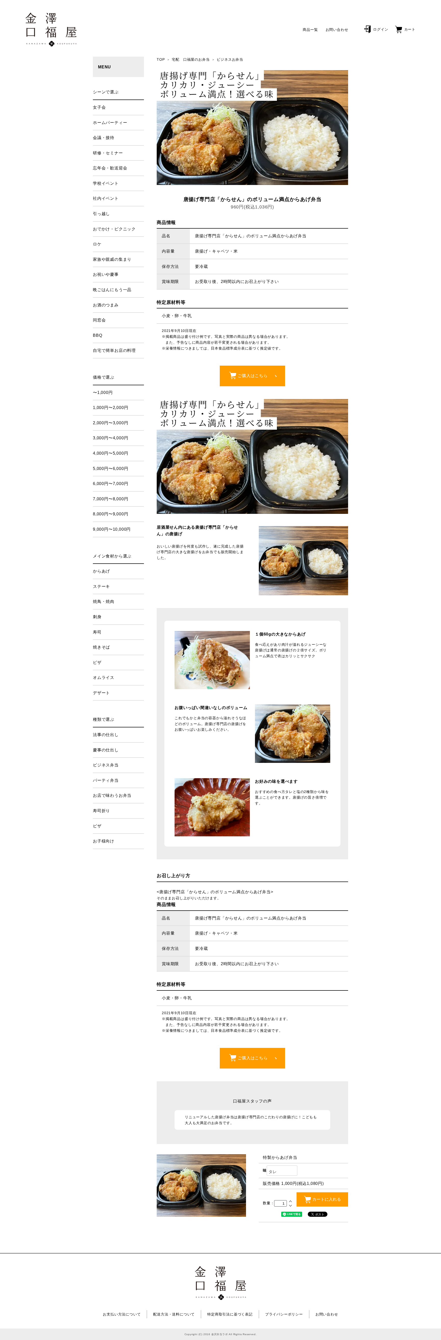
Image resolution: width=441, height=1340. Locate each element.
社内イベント (106, 198)
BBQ (97, 335)
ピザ (97, 662)
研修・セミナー (108, 153)
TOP (161, 59)
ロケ (97, 244)
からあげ (101, 571)
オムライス (103, 677)
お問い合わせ (337, 30)
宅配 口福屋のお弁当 (191, 59)
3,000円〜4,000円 (110, 438)
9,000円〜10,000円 (112, 529)
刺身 (97, 617)
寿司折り (101, 811)
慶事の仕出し (106, 750)
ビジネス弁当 (106, 765)
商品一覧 (310, 30)
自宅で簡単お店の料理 (114, 350)
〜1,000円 (103, 392)
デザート (101, 693)
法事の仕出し (106, 735)
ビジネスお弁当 (230, 59)
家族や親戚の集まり (112, 259)
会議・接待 (103, 137)
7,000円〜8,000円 (110, 499)
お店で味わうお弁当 (112, 795)
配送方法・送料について (174, 1314)
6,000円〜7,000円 (110, 483)
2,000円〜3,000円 (110, 423)
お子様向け (103, 841)
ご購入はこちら (253, 376)
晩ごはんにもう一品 (112, 290)
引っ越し (101, 214)
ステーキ (101, 586)
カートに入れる (326, 1199)
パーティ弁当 (106, 780)
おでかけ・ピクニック (114, 229)
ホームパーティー (110, 122)
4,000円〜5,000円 (110, 453)
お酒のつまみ (106, 305)
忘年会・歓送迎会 (110, 168)
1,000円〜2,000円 (110, 407)
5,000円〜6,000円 (110, 468)
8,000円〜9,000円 (110, 514)
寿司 (97, 632)
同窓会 (99, 320)
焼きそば (101, 647)
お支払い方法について (122, 1314)
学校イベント (106, 183)
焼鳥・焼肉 (103, 601)
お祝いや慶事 (106, 274)
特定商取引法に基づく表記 (230, 1314)
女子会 (99, 107)
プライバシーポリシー (284, 1314)
